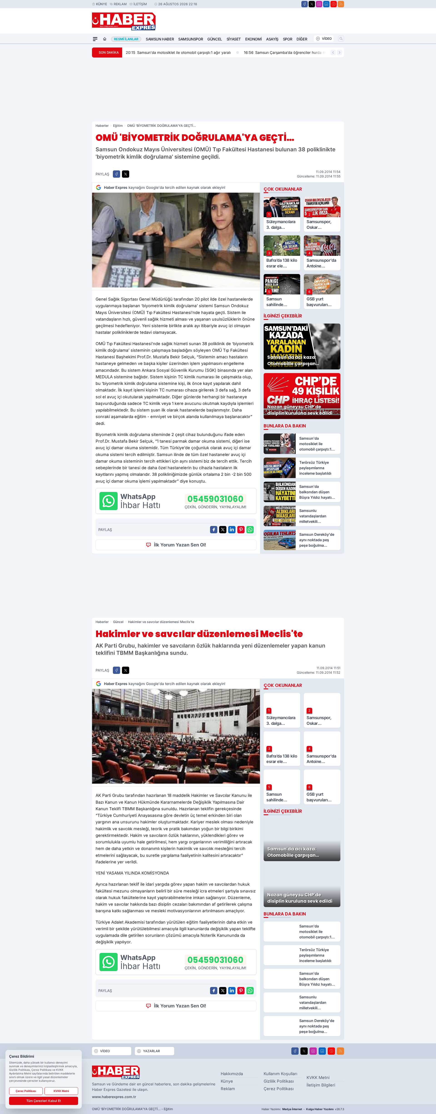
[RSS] (341, 4)
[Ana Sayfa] (105, 39)
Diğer (302, 39)
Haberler (102, 125)
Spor (287, 39)
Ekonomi (253, 39)
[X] (312, 4)
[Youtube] (333, 4)
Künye (101, 4)
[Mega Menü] (95, 39)
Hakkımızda (232, 1073)
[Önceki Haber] (333, 52)
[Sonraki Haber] (339, 52)
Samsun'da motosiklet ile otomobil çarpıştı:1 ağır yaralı (178, 52)
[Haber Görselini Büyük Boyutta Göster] (176, 240)
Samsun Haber (160, 39)
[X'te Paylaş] (125, 174)
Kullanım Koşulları (280, 1073)
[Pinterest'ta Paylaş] (241, 529)
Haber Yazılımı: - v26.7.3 (303, 1109)
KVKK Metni (318, 1077)
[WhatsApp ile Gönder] (250, 529)
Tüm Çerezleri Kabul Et (43, 1101)
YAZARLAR (151, 1051)
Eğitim (118, 125)
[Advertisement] (218, 89)
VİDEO (327, 38)
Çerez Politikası (279, 1088)
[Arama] (341, 39)
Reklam (120, 4)
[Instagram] (319, 4)
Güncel (214, 39)
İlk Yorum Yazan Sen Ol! (180, 545)
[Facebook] (304, 4)
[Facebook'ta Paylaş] (116, 174)
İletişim (140, 4)
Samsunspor (190, 39)
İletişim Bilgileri (321, 1085)
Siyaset (234, 39)
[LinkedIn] (326, 4)
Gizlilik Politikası (279, 1081)
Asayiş (272, 39)
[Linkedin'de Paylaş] (231, 529)
